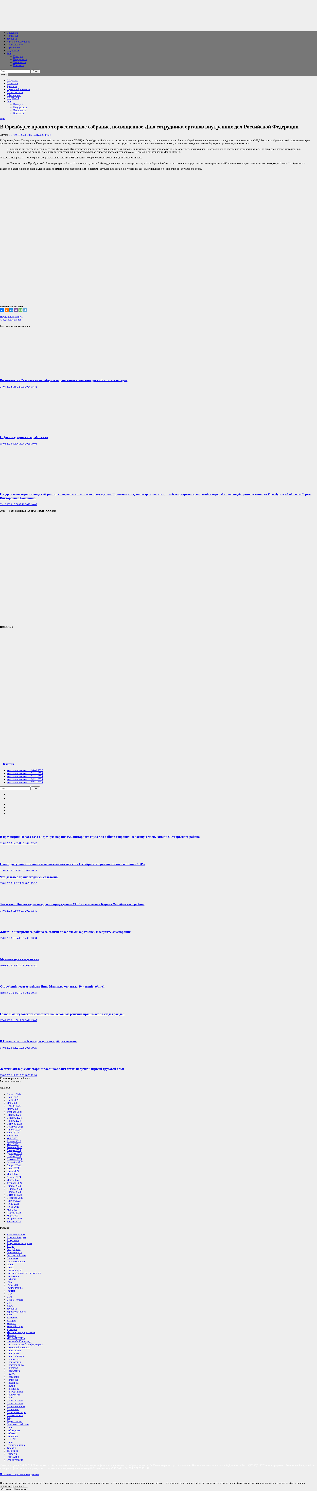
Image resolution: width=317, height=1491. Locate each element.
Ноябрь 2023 (14, 1191)
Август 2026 (14, 1094)
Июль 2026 (13, 1097)
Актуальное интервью (19, 1243)
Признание (13, 1388)
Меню (4, 74)
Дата (2, 118)
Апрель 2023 (14, 1212)
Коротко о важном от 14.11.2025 (25, 779)
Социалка (12, 1436)
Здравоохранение (16, 1311)
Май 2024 (12, 1174)
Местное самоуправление (21, 1332)
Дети (9, 1302)
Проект (11, 1397)
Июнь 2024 (13, 1171)
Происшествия (15, 44)
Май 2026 (12, 1102)
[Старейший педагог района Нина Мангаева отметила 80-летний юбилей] (10, 980)
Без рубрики (13, 1249)
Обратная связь (15, 1365)
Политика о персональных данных (19, 1474)
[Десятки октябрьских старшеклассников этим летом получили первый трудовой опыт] (10, 1062)
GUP (11, 134)
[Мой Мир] (11, 310)
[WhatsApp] (20, 310)
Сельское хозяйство (18, 1424)
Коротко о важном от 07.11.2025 (25, 782)
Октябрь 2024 (14, 1159)
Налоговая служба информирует (25, 1344)
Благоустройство (16, 1255)
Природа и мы (15, 1391)
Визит (10, 1267)
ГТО (9, 1293)
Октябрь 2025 (14, 1123)
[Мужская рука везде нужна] (10, 952)
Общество (12, 32)
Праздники (13, 1382)
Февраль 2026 (14, 1111)
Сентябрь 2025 (15, 1126)
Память (11, 1373)
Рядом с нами (14, 1421)
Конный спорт (15, 1326)
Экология (12, 1453)
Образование (14, 1362)
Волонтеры (13, 1276)
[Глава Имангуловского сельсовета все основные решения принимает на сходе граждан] (10, 1007)
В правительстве (16, 1261)
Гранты (11, 1290)
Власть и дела (14, 1270)
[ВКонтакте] (2, 310)
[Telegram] (25, 310)
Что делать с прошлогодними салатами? (29, 877)
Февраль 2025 (14, 1147)
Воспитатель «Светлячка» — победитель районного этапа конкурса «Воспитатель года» (63, 380)
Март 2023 (12, 1215)
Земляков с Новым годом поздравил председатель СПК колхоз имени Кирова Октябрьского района (72, 904)
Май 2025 (12, 1138)
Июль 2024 (13, 1168)
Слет (9, 1427)
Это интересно (15, 1459)
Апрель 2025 (14, 1141)
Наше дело (13, 1353)
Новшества (13, 1359)
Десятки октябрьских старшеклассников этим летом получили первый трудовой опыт (62, 1069)
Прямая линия (15, 1415)
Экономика (19, 62)
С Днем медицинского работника (24, 437)
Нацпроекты (20, 59)
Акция (10, 1246)
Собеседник (13, 1430)
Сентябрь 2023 (15, 1197)
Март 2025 (12, 1144)
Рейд (9, 1418)
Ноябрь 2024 (14, 1156)
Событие (12, 1433)
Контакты (18, 65)
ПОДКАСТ (13, 50)
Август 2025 (14, 1129)
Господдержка (15, 1287)
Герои (10, 1282)
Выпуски (8, 764)
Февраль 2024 (14, 1183)
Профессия (13, 1409)
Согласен (6, 1489)
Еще (9, 53)
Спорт (10, 1442)
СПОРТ (11, 1439)
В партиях (12, 1258)
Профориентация (16, 1412)
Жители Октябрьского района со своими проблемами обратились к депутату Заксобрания (65, 932)
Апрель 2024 (14, 1177)
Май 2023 (12, 1209)
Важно (10, 1264)
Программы (13, 1394)
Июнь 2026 (13, 1100)
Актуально (13, 1240)
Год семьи (12, 1284)
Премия (11, 1385)
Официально (14, 47)
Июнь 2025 (13, 1135)
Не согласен (20, 1489)
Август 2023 (14, 1200)
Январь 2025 (14, 1150)
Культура (18, 56)
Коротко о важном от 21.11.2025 (25, 773)
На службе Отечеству (19, 1341)
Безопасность (14, 1252)
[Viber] (16, 310)
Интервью (12, 1317)
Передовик (13, 1376)
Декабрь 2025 (14, 1117)
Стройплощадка (16, 1445)
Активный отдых (16, 1237)
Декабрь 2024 (14, 1153)
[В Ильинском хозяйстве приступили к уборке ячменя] (10, 1035)
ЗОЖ (9, 1314)
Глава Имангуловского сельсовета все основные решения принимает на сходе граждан (62, 1014)
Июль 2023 (13, 1203)
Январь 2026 (14, 1114)
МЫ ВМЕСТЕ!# (16, 1338)
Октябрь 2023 (14, 1194)
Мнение (11, 1335)
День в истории (15, 1299)
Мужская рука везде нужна (19, 959)
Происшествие (15, 1400)
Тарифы (11, 1448)
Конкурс (11, 1323)
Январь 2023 (14, 1221)
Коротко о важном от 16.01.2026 (25, 770)
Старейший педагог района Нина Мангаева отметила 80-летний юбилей (52, 986)
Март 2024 (12, 1180)
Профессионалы (16, 1406)
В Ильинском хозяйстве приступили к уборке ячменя (38, 1041)
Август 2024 (14, 1165)
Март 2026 (12, 1108)
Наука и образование (18, 41)
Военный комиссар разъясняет (24, 1273)
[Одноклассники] (7, 310)
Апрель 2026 (14, 1105)
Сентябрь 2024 (15, 1162)
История (11, 1320)
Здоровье (12, 38)
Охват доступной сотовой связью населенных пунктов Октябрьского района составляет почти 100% (72, 864)
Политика (12, 35)
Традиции (12, 1450)
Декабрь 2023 (14, 1188)
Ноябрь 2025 (14, 1120)
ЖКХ (10, 1305)
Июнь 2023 (13, 1206)
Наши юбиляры (15, 1356)
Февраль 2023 (14, 1218)
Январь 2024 (14, 1185)
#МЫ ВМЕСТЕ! (16, 1234)
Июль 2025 (13, 1132)
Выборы (11, 1279)
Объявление (13, 1370)
